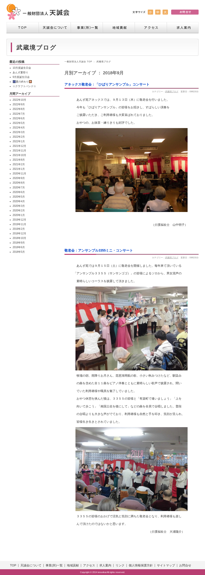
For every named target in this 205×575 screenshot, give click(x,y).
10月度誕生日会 (22, 68)
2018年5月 (19, 252)
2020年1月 (19, 215)
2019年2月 (19, 229)
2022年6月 (19, 118)
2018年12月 (19, 233)
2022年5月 (19, 123)
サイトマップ (166, 565)
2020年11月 (19, 173)
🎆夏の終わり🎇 (22, 81)
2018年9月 (19, 242)
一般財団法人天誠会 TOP (78, 61)
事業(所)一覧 (54, 565)
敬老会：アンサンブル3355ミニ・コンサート (98, 250)
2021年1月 (19, 169)
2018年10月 (19, 238)
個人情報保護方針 (141, 565)
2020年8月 (19, 182)
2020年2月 (19, 210)
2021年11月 (19, 150)
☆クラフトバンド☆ (24, 86)
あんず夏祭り (20, 72)
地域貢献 (118, 28)
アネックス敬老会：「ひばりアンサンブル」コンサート (107, 84)
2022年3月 (19, 132)
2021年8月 (19, 159)
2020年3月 (19, 206)
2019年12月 (19, 219)
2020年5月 (19, 196)
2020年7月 (19, 187)
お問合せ (185, 565)
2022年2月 (19, 136)
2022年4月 (19, 127)
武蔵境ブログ (171, 91)
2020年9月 (19, 178)
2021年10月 (19, 155)
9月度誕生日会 (21, 77)
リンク (120, 565)
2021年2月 (19, 164)
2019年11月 (19, 224)
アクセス (151, 28)
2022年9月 (19, 104)
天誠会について (54, 28)
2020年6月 (19, 192)
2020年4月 (19, 201)
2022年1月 (19, 141)
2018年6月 (19, 247)
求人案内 (183, 28)
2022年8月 (19, 109)
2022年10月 (19, 99)
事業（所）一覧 (86, 28)
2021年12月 (19, 146)
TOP (22, 28)
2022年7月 (19, 113)
